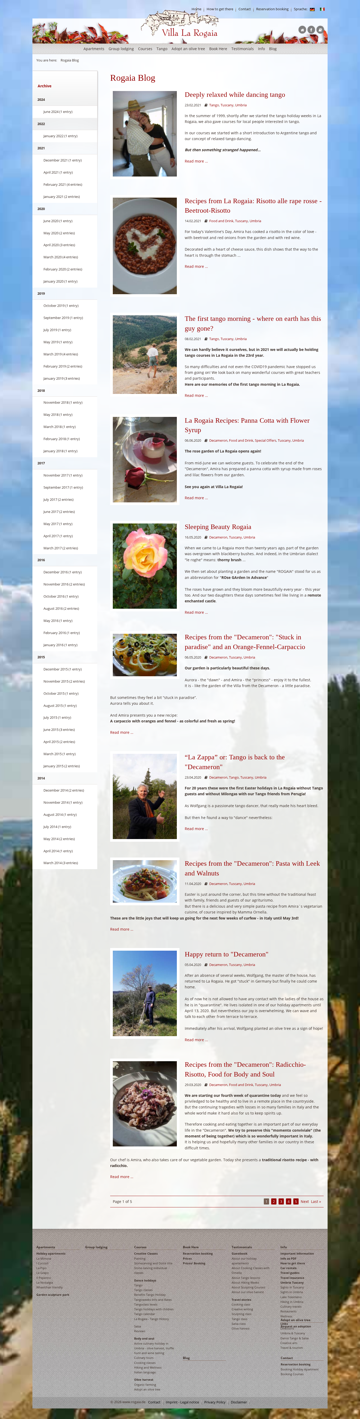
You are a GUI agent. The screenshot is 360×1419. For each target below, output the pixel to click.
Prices (187, 1258)
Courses (145, 48)
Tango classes (143, 1290)
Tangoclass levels (145, 1304)
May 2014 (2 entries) (59, 838)
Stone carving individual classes (150, 1270)
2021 (41, 148)
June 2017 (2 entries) (59, 511)
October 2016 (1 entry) (61, 596)
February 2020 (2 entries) (62, 269)
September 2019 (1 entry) (63, 317)
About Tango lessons (246, 1278)
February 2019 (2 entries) (62, 366)
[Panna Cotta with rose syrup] (144, 459)
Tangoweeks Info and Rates (153, 1300)
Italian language (145, 1372)
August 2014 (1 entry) (60, 814)
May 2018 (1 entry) (57, 414)
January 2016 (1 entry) (60, 644)
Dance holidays (145, 1280)
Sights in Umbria (291, 1292)
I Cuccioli (42, 1263)
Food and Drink (221, 221)
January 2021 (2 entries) (61, 196)
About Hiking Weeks (245, 1282)
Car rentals (288, 1268)
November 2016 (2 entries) (64, 584)
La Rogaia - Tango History (151, 1319)
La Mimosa (43, 1258)
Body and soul (144, 1338)
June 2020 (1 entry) (57, 220)
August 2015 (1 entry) (60, 705)
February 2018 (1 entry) (61, 438)
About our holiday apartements (244, 1260)
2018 (41, 390)
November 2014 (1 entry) (62, 802)
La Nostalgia (44, 1282)
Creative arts (288, 1343)
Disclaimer (239, 1402)
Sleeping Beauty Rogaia (218, 527)
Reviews (139, 1331)
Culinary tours (143, 1358)
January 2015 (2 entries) (61, 766)
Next (305, 1201)
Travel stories (241, 1300)
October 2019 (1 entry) (61, 305)
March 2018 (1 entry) (59, 426)
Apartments (94, 48)
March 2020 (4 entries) (60, 257)
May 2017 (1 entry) (57, 523)
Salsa (137, 1326)
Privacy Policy (215, 1402)
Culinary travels (290, 1306)
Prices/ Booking (194, 1263)
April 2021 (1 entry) (58, 172)
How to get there (220, 9)
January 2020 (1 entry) (60, 281)
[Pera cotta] (144, 245)
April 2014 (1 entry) (58, 851)
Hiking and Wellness (148, 1367)
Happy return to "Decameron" (227, 954)
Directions (287, 1328)
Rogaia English (151, 42)
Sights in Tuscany (292, 1287)
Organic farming (145, 1385)
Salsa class (239, 1324)
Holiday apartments (50, 1253)
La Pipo (41, 1268)
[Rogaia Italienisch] (322, 9)
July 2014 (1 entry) (57, 826)
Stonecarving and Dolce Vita (153, 1263)
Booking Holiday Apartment (300, 1369)
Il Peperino (43, 1278)
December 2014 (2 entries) (63, 790)
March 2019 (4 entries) (60, 354)
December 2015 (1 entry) (62, 669)
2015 (41, 657)
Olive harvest (143, 1380)
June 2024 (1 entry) (57, 111)
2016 (41, 560)
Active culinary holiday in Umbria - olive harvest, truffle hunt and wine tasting (154, 1348)
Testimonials (242, 48)
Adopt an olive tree (188, 48)
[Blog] (312, 9)
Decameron (218, 440)
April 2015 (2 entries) (59, 741)
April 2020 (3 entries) (59, 244)
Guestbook (239, 1253)
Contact (245, 9)
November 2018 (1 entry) (62, 402)
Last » (316, 1201)
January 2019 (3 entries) (61, 378)
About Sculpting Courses (248, 1287)
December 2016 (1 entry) (62, 572)
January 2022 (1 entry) (60, 136)
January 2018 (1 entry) (60, 451)
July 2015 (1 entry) (57, 717)
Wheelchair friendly (49, 1287)
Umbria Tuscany (292, 1282)
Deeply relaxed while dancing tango (235, 94)
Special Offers (265, 440)
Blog (273, 48)
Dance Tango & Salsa (294, 1338)
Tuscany (227, 105)
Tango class (239, 1319)
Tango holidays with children (154, 1309)
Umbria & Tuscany (292, 1333)
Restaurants (288, 1311)
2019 (41, 293)
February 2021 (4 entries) (62, 184)
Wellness (286, 1316)
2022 (41, 123)
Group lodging (121, 48)
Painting (139, 1258)
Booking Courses (292, 1374)
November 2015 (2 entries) (64, 681)
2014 (41, 778)
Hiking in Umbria (291, 1302)
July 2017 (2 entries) (58, 499)
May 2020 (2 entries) (59, 233)
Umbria (241, 105)
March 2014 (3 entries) (60, 862)
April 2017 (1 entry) (58, 536)
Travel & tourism (291, 1348)
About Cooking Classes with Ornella (251, 1270)
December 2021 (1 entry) (62, 160)
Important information (297, 1253)
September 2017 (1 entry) (63, 487)
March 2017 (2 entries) (60, 548)
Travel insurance (292, 1278)
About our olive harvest (248, 1292)
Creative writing (242, 1309)
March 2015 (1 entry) (59, 753)
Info (261, 48)
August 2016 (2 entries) (61, 608)
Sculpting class (241, 1314)
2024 (41, 99)
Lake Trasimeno (291, 1297)
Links (284, 1324)
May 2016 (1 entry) (57, 620)
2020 (41, 208)
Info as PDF (288, 1258)
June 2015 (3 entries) (59, 729)
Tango (162, 48)
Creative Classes (146, 1253)
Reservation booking (272, 9)
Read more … (196, 161)
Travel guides (289, 1273)
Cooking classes (144, 1363)
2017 (41, 463)
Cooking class (241, 1304)
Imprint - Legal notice (182, 1402)
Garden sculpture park (52, 1295)
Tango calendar (144, 1314)
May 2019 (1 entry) (57, 342)
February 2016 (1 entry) (61, 632)
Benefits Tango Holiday (150, 1295)
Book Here (218, 48)
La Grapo (42, 1273)
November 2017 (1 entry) (62, 475)
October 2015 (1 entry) (61, 693)
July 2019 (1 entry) (57, 329)
